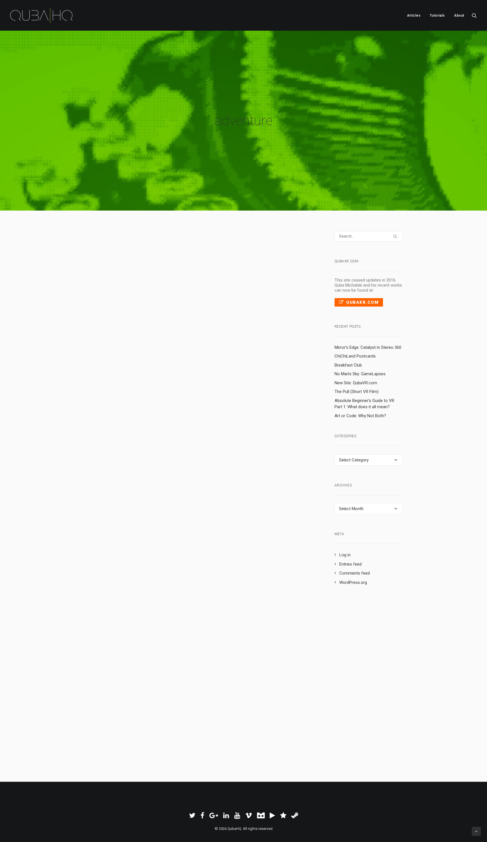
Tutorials (437, 15)
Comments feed (354, 573)
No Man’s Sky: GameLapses (360, 373)
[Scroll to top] (476, 831)
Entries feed (350, 564)
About (459, 15)
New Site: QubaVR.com (356, 382)
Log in (345, 554)
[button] (474, 15)
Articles (414, 15)
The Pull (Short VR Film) (356, 391)
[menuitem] (414, 15)
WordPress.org (353, 582)
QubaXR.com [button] (362, 302)
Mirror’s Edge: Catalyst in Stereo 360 (368, 347)
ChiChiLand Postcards (355, 356)
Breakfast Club (348, 365)
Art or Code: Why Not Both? (360, 415)
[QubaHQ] (41, 15)
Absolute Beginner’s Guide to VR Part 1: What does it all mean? (364, 404)
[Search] (369, 236)
